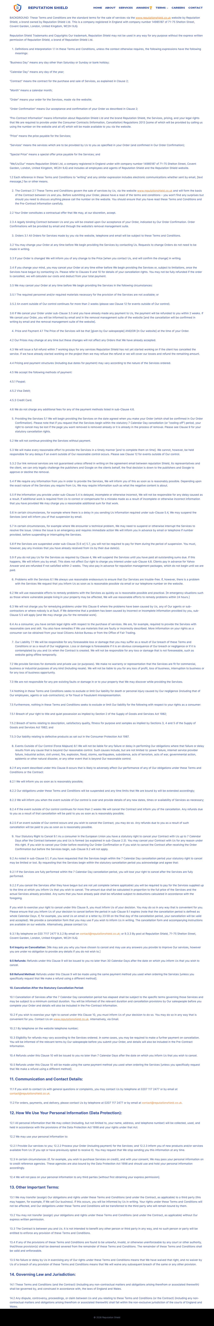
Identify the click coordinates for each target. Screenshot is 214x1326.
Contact (195, 7)
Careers (178, 7)
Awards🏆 (144, 7)
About (110, 7)
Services (126, 7)
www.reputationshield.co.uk (153, 17)
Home (97, 7)
